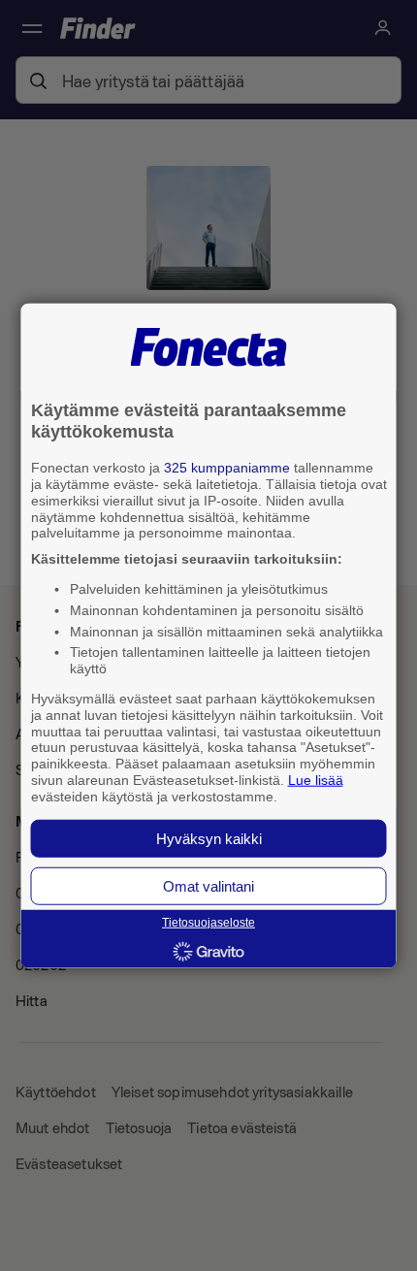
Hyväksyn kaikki (209, 838)
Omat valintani (208, 885)
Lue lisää (315, 780)
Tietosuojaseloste (208, 922)
